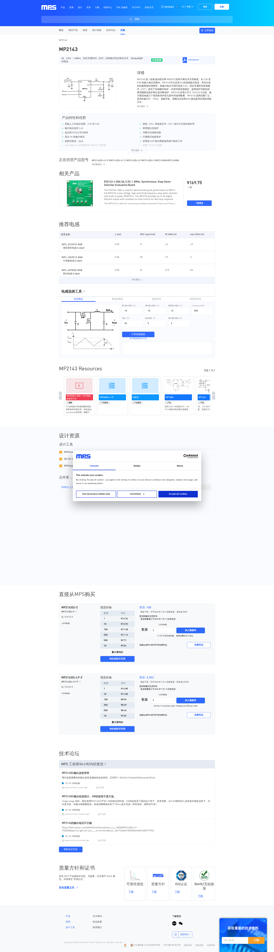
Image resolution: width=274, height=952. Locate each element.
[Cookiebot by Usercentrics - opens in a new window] (185, 456)
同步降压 (78, 299)
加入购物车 (190, 630)
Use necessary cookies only (96, 494)
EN (183, 7)
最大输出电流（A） (175, 318)
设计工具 (70, 927)
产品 (68, 916)
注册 (222, 7)
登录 (205, 7)
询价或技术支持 (117, 659)
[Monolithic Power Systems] (48, 7)
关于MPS (97, 916)
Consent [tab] (94, 466)
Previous (60, 396)
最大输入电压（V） (152, 306)
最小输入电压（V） (129, 306)
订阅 (256, 940)
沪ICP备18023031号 (172, 945)
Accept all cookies (178, 494)
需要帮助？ (185, 935)
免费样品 (198, 645)
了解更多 (199, 203)
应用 (68, 922)
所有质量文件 (67, 887)
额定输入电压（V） (175, 306)
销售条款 (200, 945)
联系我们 (97, 927)
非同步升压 (195, 299)
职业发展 (97, 922)
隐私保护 (188, 945)
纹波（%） (126, 318)
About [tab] (180, 466)
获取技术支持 (70, 849)
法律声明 (211, 945)
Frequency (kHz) (198, 306)
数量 (145, 629)
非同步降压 (117, 299)
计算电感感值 (138, 334)
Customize (135, 494)
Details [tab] (137, 466)
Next (213, 396)
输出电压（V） (151, 318)
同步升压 (156, 299)
